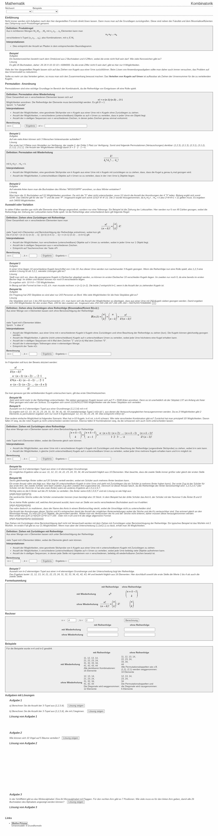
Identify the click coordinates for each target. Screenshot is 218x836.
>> (154, 303)
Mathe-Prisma (19, 823)
